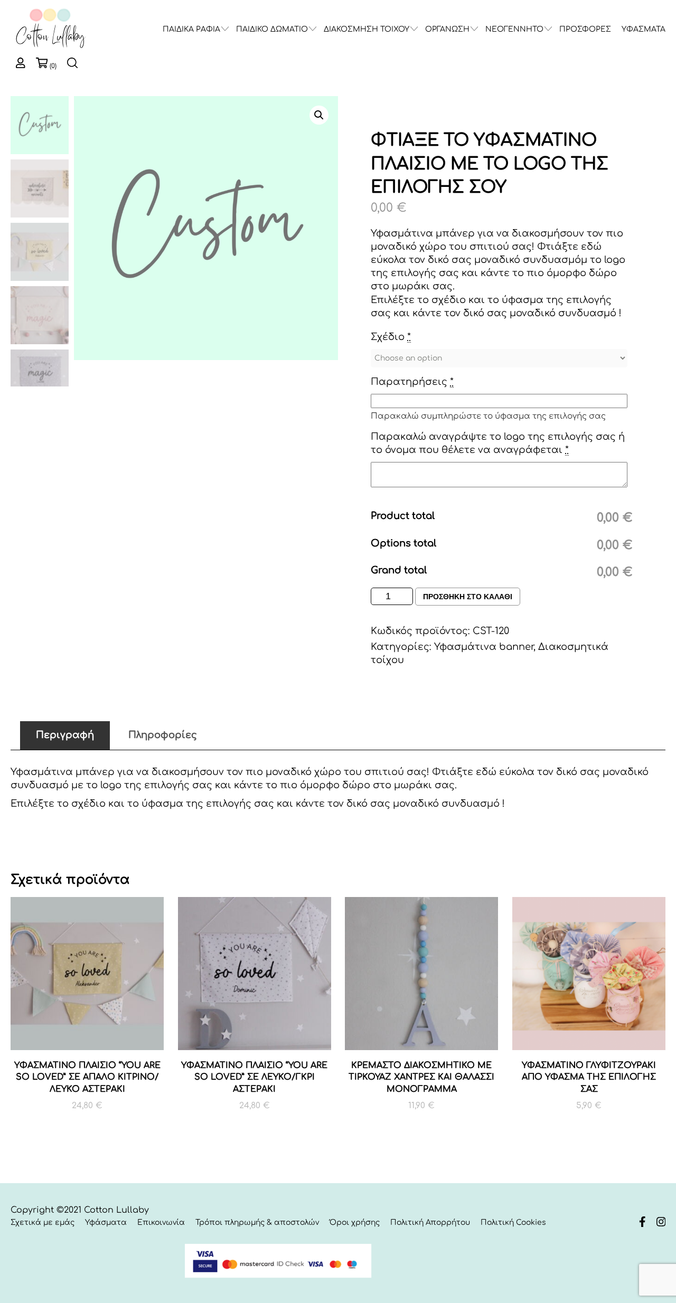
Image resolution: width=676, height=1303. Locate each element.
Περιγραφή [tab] (65, 735)
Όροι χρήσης (355, 1222)
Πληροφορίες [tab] (162, 735)
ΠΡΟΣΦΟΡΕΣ (585, 29)
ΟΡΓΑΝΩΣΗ (447, 29)
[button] (318, 115)
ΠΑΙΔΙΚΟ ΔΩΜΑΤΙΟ (272, 29)
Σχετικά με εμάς (42, 1222)
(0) (53, 66)
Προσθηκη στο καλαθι (467, 596)
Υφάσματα (106, 1222)
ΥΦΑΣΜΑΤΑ (643, 29)
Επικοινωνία (161, 1222)
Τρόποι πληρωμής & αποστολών (257, 1222)
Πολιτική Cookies (513, 1222)
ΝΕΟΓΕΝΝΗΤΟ (514, 29)
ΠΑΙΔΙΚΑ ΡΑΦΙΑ (191, 29)
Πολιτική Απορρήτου (430, 1222)
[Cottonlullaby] (50, 28)
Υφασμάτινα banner (483, 646)
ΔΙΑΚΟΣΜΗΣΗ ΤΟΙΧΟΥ (366, 29)
